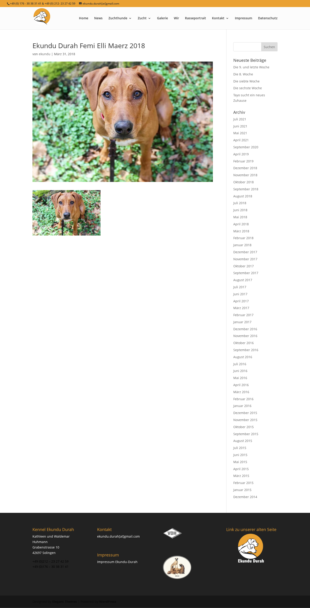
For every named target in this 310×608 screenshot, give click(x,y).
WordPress (107, 601)
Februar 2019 (243, 161)
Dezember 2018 (245, 168)
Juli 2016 (239, 364)
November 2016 (245, 336)
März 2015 (241, 476)
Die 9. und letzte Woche (251, 67)
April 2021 (241, 140)
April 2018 (241, 224)
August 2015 (242, 441)
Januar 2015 (242, 490)
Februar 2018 (243, 238)
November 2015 (245, 420)
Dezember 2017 (245, 252)
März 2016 (241, 392)
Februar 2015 (243, 483)
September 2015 (245, 434)
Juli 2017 (239, 287)
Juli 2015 (239, 448)
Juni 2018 (240, 210)
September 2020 (245, 147)
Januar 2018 (242, 245)
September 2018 (245, 189)
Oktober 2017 (243, 266)
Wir (176, 18)
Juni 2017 (240, 294)
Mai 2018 (240, 217)
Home (83, 18)
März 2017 (241, 308)
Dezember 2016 (245, 329)
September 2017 (245, 273)
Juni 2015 (240, 455)
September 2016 (245, 350)
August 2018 (242, 196)
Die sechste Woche (247, 88)
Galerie (162, 18)
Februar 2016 (243, 399)
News (98, 18)
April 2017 (241, 301)
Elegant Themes (64, 601)
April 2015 (241, 469)
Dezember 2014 (245, 497)
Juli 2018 (239, 203)
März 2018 (241, 231)
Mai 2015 (240, 462)
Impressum (243, 18)
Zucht (142, 18)
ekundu (44, 54)
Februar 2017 (243, 315)
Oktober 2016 (243, 343)
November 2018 (245, 175)
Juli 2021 (239, 119)
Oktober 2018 (243, 182)
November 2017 (245, 259)
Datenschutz (268, 18)
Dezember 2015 (245, 413)
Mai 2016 (240, 378)
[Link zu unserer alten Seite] (251, 549)
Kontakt (218, 18)
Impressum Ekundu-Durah (117, 562)
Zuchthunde (117, 18)
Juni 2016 (240, 371)
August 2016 (242, 357)
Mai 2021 (240, 133)
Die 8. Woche (243, 74)
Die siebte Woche (246, 81)
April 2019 (241, 154)
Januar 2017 (242, 322)
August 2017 (242, 280)
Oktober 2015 (243, 427)
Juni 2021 (240, 126)
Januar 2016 (242, 406)
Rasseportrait (195, 18)
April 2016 (241, 385)
